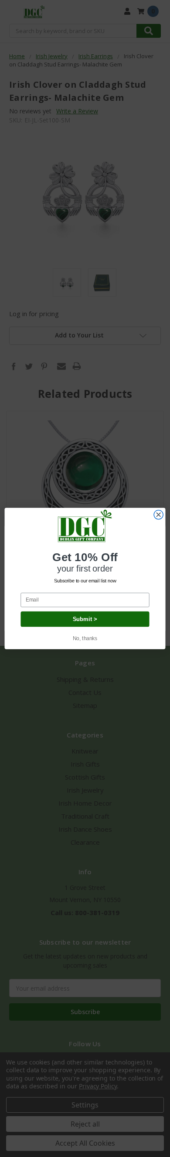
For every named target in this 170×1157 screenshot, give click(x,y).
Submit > (85, 619)
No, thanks (85, 638)
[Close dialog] (158, 514)
